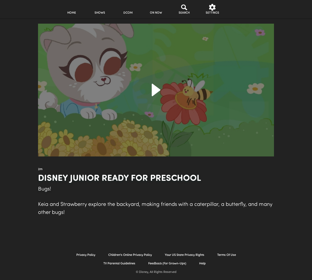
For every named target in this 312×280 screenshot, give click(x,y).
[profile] (240, 9)
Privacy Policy (85, 255)
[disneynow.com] (17, 8)
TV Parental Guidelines (119, 263)
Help (202, 263)
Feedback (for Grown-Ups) (167, 263)
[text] (40, 169)
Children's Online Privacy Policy (130, 255)
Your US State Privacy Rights (184, 255)
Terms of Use (226, 255)
